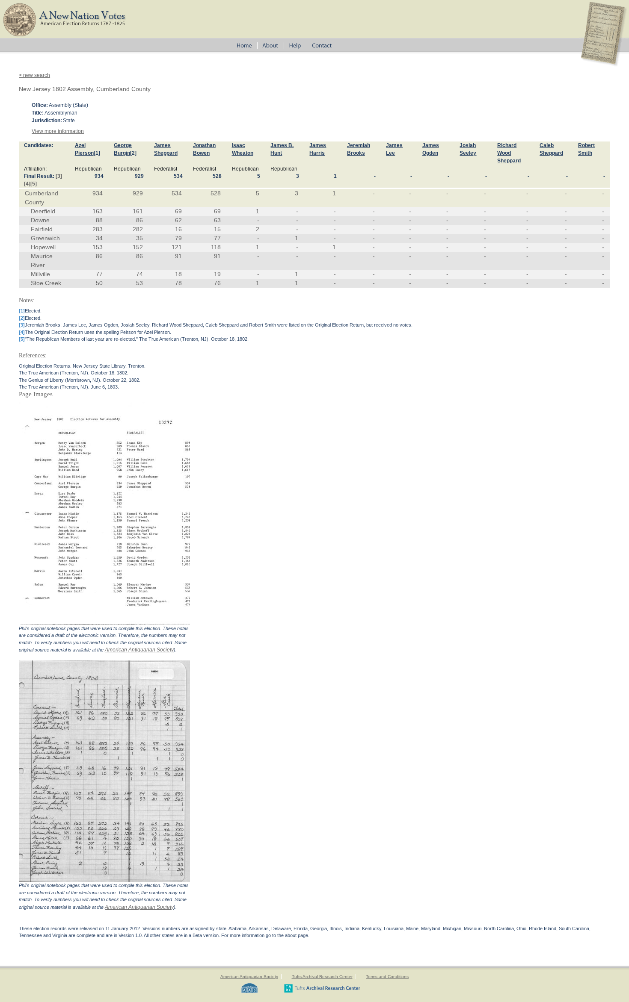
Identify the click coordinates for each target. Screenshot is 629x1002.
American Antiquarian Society (139, 650)
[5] (33, 184)
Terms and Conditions (387, 976)
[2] (133, 153)
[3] (59, 176)
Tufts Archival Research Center (322, 976)
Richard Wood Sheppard (509, 153)
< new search (34, 75)
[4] (27, 184)
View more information (58, 131)
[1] (97, 153)
